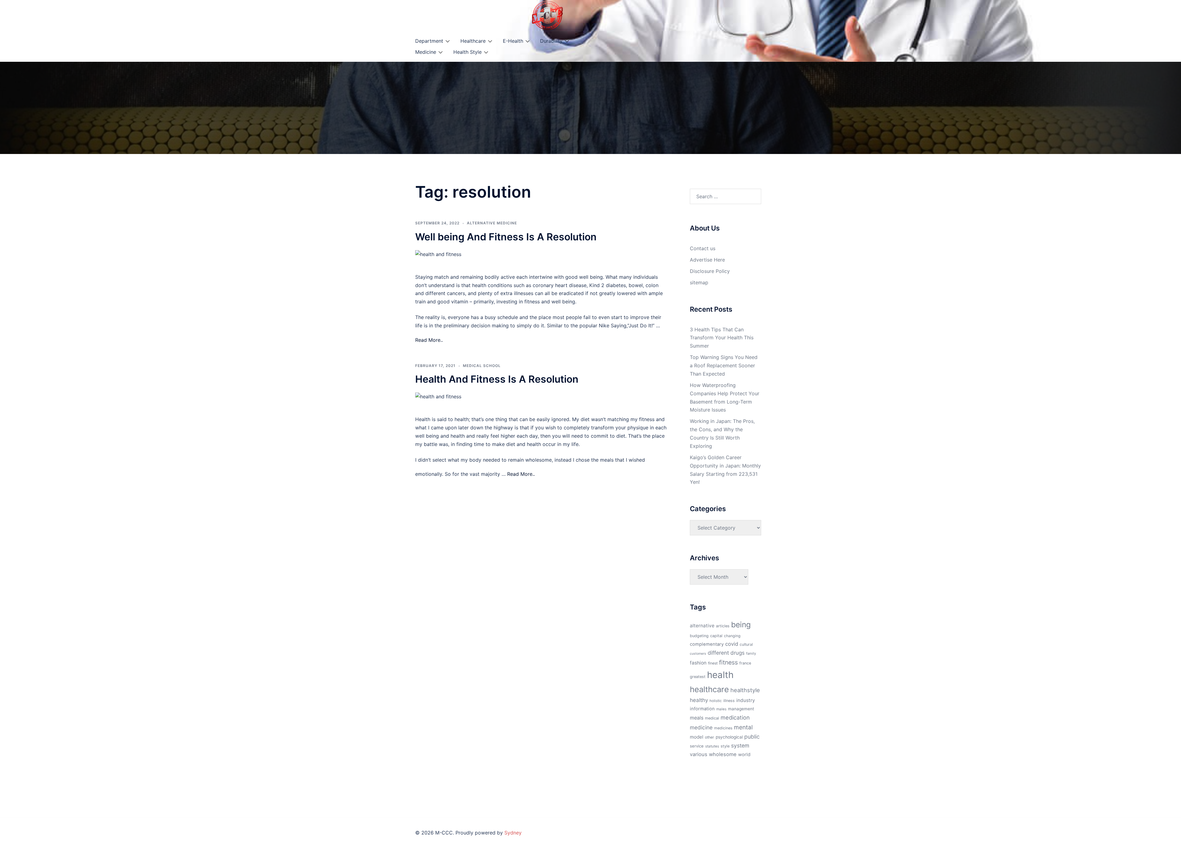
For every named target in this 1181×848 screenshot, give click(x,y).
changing (732, 635)
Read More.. (429, 340)
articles (723, 626)
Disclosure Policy (710, 271)
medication (735, 717)
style (725, 746)
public (752, 736)
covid (731, 644)
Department (429, 41)
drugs (737, 652)
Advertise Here (707, 260)
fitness (728, 662)
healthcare (709, 689)
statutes (712, 746)
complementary (707, 644)
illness (729, 700)
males (721, 709)
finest (713, 663)
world (744, 754)
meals (696, 718)
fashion (698, 663)
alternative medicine (492, 223)
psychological (729, 737)
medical (712, 718)
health (720, 674)
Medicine (425, 52)
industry (745, 700)
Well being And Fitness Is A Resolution (506, 237)
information (702, 709)
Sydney (513, 833)
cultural (746, 644)
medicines (723, 728)
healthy (699, 700)
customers (698, 654)
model (696, 737)
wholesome (723, 754)
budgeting (699, 635)
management (741, 708)
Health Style (467, 52)
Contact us (702, 248)
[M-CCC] (547, 15)
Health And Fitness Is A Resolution (497, 379)
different (718, 652)
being (741, 624)
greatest (698, 676)
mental (743, 727)
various (698, 754)
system (740, 745)
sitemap (699, 282)
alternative (702, 626)
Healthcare (473, 41)
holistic (716, 701)
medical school (482, 365)
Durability (551, 41)
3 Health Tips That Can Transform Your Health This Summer (722, 337)
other (709, 737)
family (751, 653)
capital (716, 635)
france (745, 663)
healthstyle (745, 690)
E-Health (513, 41)
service (697, 745)
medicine (701, 727)
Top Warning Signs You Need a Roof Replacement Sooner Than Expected (724, 365)
